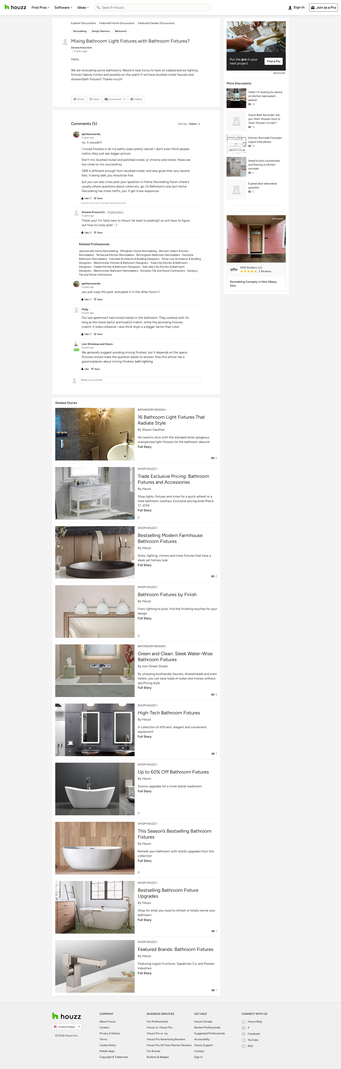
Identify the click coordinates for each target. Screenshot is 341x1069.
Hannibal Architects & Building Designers (134, 259)
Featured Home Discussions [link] (117, 23)
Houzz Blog (255, 1021)
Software (61, 7)
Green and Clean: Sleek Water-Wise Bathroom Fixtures (175, 656)
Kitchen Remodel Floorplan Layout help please (265, 140)
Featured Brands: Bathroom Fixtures (175, 949)
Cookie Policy (107, 1045)
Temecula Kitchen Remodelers (115, 255)
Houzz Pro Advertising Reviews (166, 1039)
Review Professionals (207, 1027)
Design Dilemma (101, 31)
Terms (103, 1039)
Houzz (146, 489)
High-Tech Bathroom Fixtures (169, 713)
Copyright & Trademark (113, 1057)
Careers (104, 1027)
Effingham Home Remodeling (138, 251)
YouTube (253, 1040)
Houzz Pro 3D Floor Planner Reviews (169, 1045)
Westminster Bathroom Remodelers (116, 270)
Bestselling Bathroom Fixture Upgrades (168, 893)
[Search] (98, 7)
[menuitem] (40, 7)
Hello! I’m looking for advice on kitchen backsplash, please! (265, 96)
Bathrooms (121, 31)
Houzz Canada (203, 1021)
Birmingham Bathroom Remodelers (158, 255)
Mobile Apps (107, 1051)
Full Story (145, 447)
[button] (188, 124)
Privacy (103, 1033)
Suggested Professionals (209, 1033)
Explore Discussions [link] (83, 23)
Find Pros (39, 7)
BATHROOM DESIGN (151, 409)
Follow (138, 99)
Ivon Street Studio (155, 666)
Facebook (254, 1033)
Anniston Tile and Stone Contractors (162, 270)
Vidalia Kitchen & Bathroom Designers (117, 266)
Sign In (198, 1057)
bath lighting (144, 361)
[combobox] (153, 7)
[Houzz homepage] (15, 6)
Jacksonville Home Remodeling (98, 251)
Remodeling (79, 31)
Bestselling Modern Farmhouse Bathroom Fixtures (170, 538)
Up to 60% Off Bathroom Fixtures (173, 772)
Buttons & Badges (158, 1057)
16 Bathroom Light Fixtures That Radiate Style (171, 420)
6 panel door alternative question (262, 185)
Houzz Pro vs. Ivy (157, 1033)
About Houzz (107, 1021)
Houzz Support (203, 1045)
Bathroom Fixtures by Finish (167, 594)
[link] (261, 272)
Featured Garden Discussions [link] (156, 23)
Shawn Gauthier (153, 430)
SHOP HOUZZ (147, 469)
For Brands (153, 1051)
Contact (199, 1051)
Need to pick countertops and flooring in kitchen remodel (264, 164)
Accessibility (202, 1039)
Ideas (81, 7)
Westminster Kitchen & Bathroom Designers (121, 263)
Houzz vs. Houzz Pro (159, 1027)
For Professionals (157, 1021)
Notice (115, 1033)
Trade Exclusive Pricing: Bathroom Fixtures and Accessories (173, 479)
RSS (250, 1046)
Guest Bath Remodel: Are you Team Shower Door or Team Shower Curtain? (264, 119)
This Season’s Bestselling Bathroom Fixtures (175, 834)
